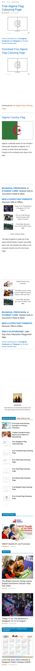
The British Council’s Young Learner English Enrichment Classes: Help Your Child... (23, 292)
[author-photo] (17, 402)
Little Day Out (5, 546)
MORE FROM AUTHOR (23, 418)
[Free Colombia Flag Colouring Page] (6, 453)
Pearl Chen (4, 623)
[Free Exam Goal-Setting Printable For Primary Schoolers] (6, 425)
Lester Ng (4, 588)
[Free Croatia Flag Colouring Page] (6, 498)
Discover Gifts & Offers (12, 202)
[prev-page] (3, 505)
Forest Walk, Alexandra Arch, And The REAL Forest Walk (23, 226)
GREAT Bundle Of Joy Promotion (16, 544)
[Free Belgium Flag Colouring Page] (6, 489)
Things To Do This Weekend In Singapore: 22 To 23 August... (23, 208)
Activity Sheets (15, 2)
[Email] (21, 383)
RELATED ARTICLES (9, 418)
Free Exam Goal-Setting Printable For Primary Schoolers (20, 425)
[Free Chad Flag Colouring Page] (6, 471)
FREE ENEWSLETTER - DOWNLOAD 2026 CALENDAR (15, 629)
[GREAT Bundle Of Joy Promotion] (8, 284)
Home (3, 2)
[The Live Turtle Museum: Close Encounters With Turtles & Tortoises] (8, 217)
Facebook (5, 41)
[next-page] (6, 505)
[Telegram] (29, 383)
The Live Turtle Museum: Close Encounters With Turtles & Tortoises (22, 217)
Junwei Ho (6, 13)
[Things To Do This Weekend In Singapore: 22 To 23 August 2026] (8, 208)
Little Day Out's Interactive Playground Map (16, 334)
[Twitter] (8, 383)
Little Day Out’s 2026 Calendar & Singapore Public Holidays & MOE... (17, 661)
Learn (8, 2)
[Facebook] (4, 383)
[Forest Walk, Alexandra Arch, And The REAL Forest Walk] (8, 226)
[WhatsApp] (16, 383)
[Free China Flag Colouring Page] (6, 462)
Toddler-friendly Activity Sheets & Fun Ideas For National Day (21, 435)
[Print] (25, 383)
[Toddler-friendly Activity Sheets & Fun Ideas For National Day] (6, 434)
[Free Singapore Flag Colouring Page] (6, 444)
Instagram (23, 39)
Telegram (16, 41)
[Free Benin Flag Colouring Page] (6, 480)
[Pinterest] (12, 383)
